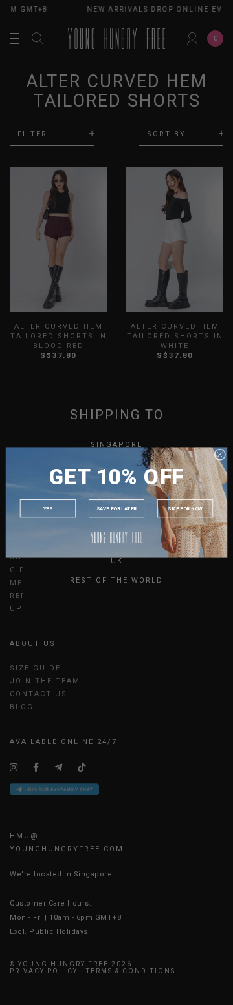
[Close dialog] (220, 455)
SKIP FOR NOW (185, 509)
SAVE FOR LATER (116, 509)
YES (47, 509)
